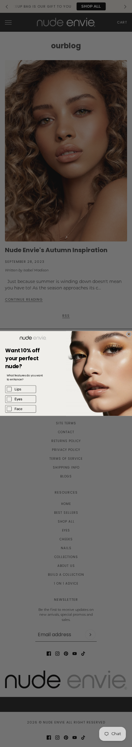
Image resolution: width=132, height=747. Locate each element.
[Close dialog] (129, 334)
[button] (33, 389)
